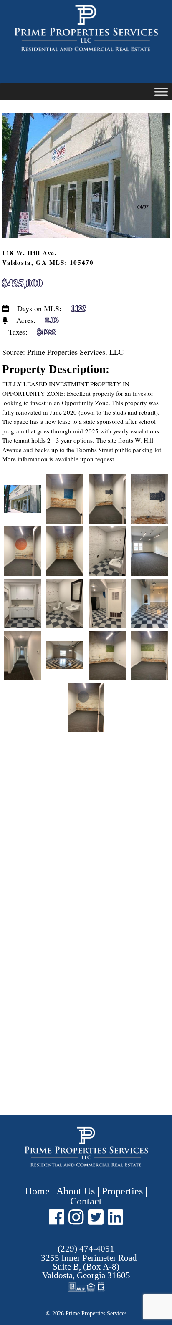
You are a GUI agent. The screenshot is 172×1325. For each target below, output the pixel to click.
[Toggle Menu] (161, 92)
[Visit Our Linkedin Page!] (115, 1217)
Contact (86, 1201)
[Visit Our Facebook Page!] (56, 1217)
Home (38, 1191)
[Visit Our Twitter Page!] (96, 1217)
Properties (122, 1191)
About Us (75, 1191)
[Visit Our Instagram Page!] (76, 1217)
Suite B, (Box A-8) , (89, 1267)
